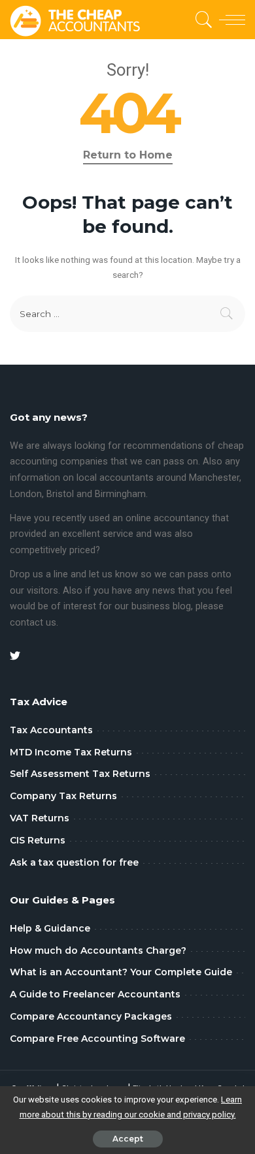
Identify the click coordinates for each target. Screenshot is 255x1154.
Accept (127, 1139)
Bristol (60, 494)
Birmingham (120, 494)
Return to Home (128, 155)
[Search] (201, 19)
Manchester (214, 477)
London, (28, 494)
